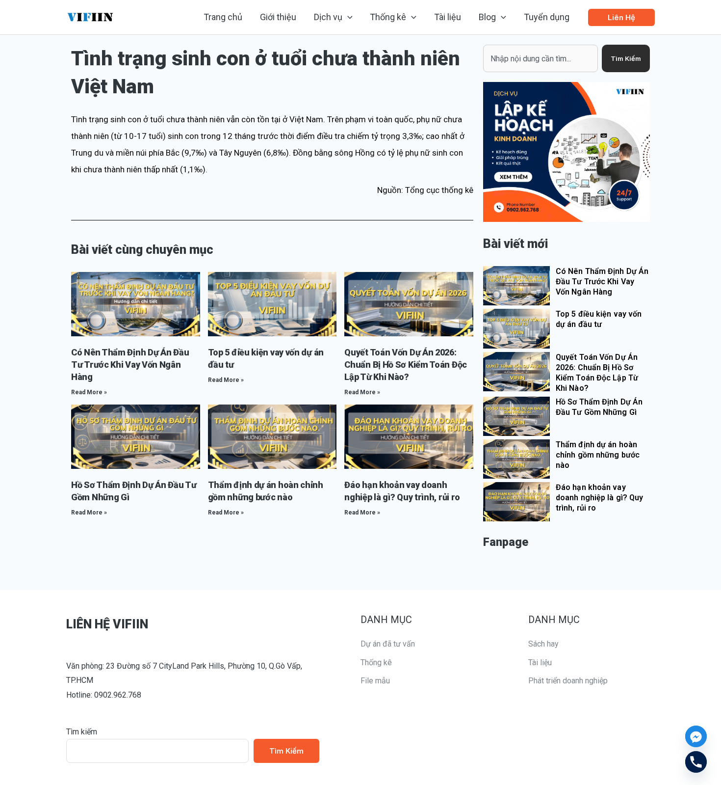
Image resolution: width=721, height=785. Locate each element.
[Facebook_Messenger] (696, 736)
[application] (347, 17)
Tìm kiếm (81, 731)
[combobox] (540, 58)
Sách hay (543, 644)
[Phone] (696, 762)
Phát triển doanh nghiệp (568, 680)
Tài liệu (540, 662)
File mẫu (375, 680)
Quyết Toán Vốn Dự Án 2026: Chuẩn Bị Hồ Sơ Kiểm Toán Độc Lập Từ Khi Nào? (405, 364)
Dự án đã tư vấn (387, 644)
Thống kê (376, 662)
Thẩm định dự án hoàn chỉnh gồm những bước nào (598, 455)
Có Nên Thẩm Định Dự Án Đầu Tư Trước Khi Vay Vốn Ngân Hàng (130, 364)
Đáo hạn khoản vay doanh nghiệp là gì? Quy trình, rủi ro (599, 498)
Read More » (89, 392)
